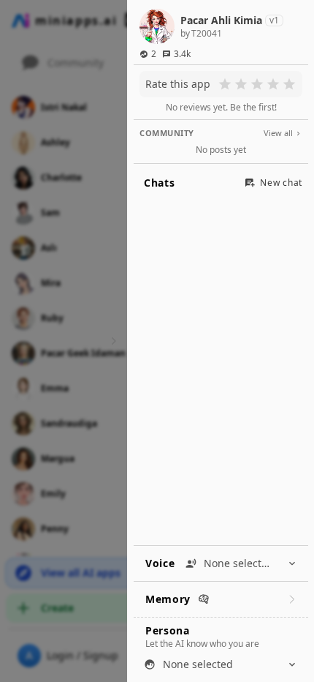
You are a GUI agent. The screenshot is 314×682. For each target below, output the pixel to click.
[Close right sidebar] (112, 341)
